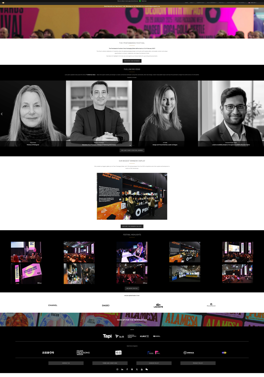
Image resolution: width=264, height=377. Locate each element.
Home (186, 2)
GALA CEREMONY (211, 2)
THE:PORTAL (241, 2)
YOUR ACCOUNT (231, 2)
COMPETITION (200, 2)
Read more (144, 1)
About (192, 2)
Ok (140, 1)
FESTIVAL (221, 2)
